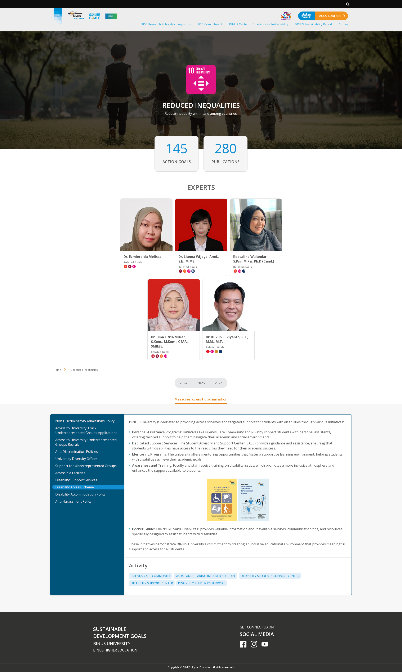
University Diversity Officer (76, 458)
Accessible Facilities (70, 473)
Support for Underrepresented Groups (86, 465)
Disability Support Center (152, 583)
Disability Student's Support (201, 583)
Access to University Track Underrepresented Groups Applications (86, 430)
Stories (343, 24)
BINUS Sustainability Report (313, 24)
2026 (218, 383)
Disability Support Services (76, 480)
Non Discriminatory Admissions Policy (85, 421)
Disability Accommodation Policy (80, 494)
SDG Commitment (209, 24)
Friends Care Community (150, 576)
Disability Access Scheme (74, 487)
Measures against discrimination (201, 399)
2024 (183, 383)
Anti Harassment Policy (73, 501)
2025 (201, 383)
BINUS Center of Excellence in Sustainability (258, 24)
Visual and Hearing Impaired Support (205, 576)
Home (57, 370)
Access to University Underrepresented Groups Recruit (86, 442)
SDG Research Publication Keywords (166, 24)
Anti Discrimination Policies (76, 451)
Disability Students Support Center (270, 576)
